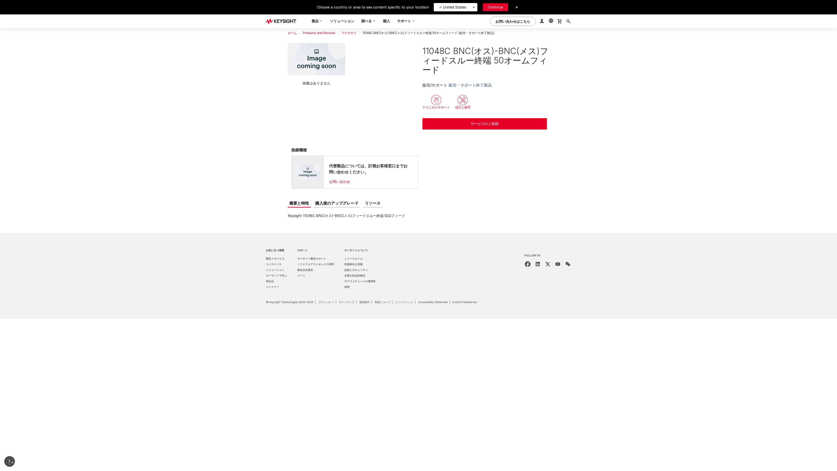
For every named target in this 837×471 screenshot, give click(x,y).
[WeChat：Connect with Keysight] (568, 264)
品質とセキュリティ (356, 269)
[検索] (568, 21)
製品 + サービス (275, 258)
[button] (542, 21)
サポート (302, 250)
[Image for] (308, 172)
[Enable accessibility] (9, 461)
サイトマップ (346, 302)
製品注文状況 (305, 269)
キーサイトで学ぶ (276, 275)
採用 (347, 286)
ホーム (292, 33)
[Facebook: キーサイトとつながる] (527, 264)
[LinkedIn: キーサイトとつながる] (537, 264)
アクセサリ (349, 33)
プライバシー (326, 302)
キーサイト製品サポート (311, 258)
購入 (386, 21)
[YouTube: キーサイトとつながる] (558, 264)
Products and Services (319, 33)
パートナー (272, 286)
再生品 (270, 281)
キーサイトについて (356, 250)
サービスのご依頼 (484, 123)
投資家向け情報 (353, 264)
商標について (382, 302)
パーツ (301, 275)
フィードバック (404, 302)
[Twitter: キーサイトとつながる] (547, 264)
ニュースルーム (353, 258)
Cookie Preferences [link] (464, 302)
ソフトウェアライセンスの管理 (315, 264)
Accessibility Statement (433, 302)
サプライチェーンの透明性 (360, 281)
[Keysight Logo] (282, 21)
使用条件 (364, 302)
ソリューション (342, 21)
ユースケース (274, 264)
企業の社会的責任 (354, 275)
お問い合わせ (339, 181)
